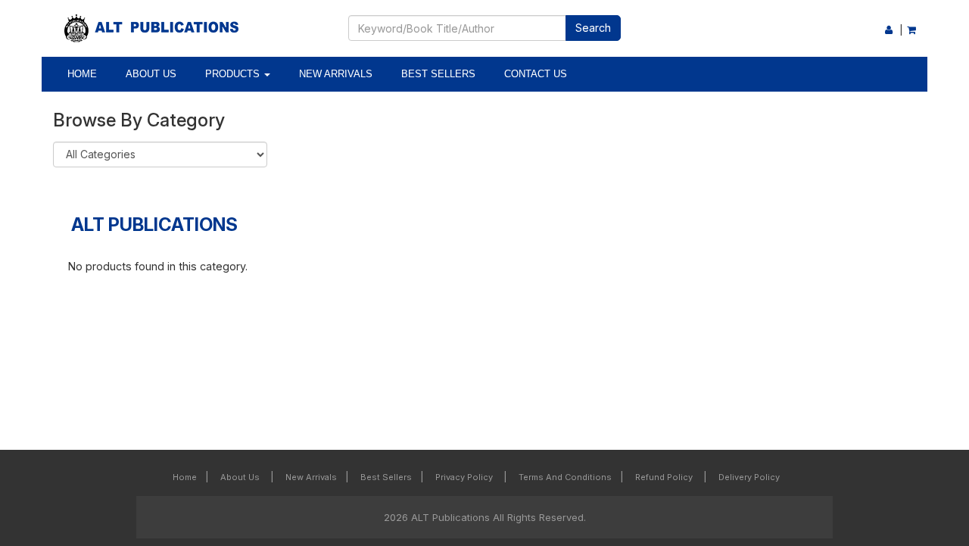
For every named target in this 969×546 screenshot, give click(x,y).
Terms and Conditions (565, 477)
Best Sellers (438, 74)
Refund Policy (665, 477)
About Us (151, 74)
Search (593, 27)
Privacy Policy (465, 477)
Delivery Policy (749, 477)
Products (234, 74)
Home (82, 74)
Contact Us (535, 74)
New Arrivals (335, 74)
